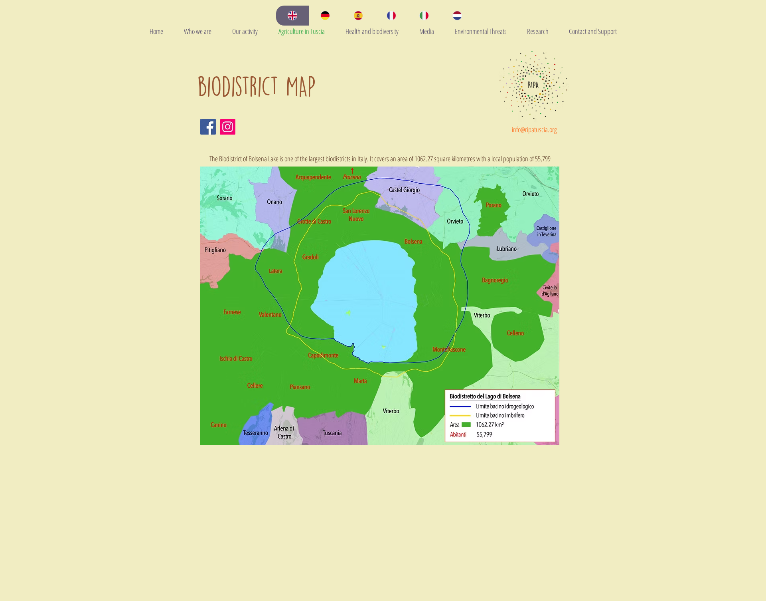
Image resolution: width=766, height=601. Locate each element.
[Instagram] (227, 127)
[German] (325, 16)
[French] (391, 16)
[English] (292, 16)
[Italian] (424, 16)
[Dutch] (457, 16)
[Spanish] (358, 16)
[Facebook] (208, 127)
